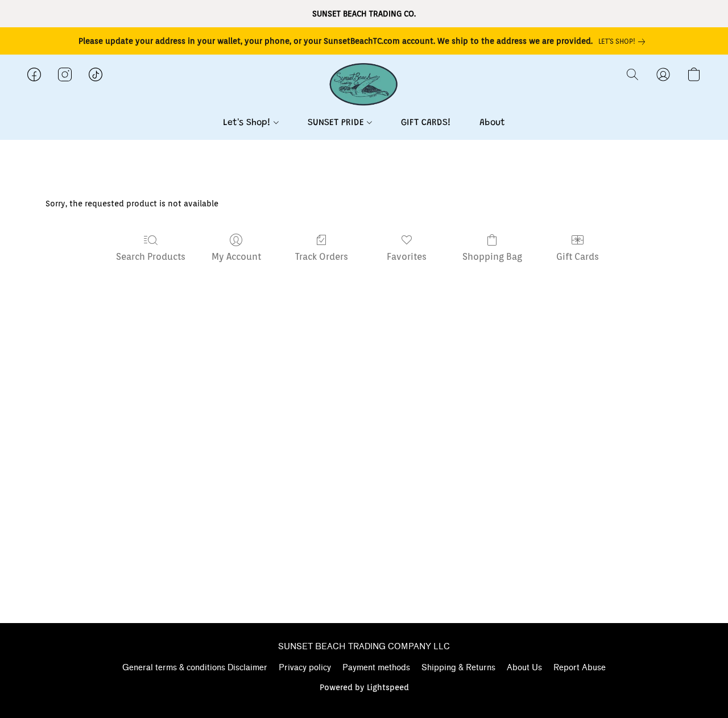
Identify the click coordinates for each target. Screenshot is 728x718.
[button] (364, 86)
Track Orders (321, 256)
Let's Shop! (248, 122)
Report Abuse (579, 668)
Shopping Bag (492, 256)
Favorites (407, 256)
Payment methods (376, 668)
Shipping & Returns (458, 668)
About (492, 122)
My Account (236, 256)
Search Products (150, 256)
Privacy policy (305, 668)
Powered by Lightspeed (364, 687)
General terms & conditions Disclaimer (194, 668)
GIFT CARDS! (426, 122)
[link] (624, 41)
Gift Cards (577, 256)
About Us (524, 668)
